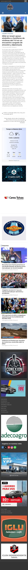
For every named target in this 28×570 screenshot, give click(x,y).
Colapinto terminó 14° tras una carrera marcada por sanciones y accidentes (12, 291)
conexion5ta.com (17, 564)
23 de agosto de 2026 (7, 269)
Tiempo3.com (16, 160)
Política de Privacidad (6, 512)
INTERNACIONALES (6, 404)
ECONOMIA (4, 401)
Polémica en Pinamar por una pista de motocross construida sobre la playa (13, 342)
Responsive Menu (25, 1)
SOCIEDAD (16, 337)
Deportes (5, 245)
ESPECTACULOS (5, 403)
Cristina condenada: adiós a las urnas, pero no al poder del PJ (14, 113)
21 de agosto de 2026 (7, 320)
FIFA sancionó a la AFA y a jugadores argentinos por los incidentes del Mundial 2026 (13, 317)
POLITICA (10, 33)
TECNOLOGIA (4, 412)
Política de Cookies (6, 511)
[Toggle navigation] (3, 12)
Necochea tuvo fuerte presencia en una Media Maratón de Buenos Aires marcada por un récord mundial (13, 266)
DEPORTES (4, 261)
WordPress (19, 567)
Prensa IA (14, 47)
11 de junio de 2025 (6, 47)
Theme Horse (16, 566)
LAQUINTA (5, 33)
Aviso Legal (4, 509)
